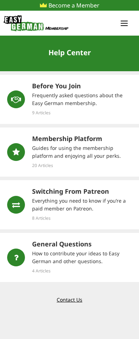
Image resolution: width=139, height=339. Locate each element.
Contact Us (69, 299)
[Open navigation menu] (126, 23)
